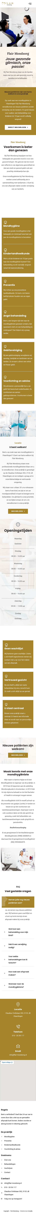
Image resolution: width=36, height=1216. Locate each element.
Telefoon (18, 1031)
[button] (29, 4)
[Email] (18, 1046)
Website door (26, 1211)
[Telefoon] (18, 1027)
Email (18, 1051)
